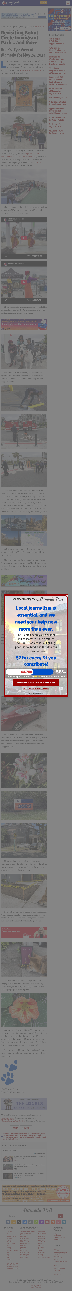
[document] (36, 645)
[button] (67, 596)
